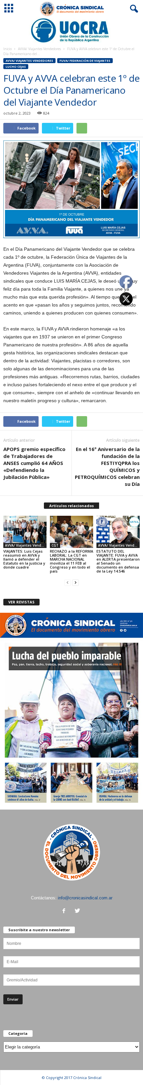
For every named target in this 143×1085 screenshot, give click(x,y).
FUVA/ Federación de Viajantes (85, 60)
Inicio (7, 48)
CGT (55, 545)
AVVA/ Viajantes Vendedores (39, 48)
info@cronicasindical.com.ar (85, 897)
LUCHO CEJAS (16, 66)
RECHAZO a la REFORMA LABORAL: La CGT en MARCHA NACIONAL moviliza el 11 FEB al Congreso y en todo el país (71, 561)
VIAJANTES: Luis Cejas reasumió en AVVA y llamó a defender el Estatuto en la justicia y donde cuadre (24, 559)
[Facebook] (65, 911)
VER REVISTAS (21, 601)
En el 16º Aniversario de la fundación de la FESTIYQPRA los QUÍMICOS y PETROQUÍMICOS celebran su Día (107, 466)
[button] (132, 9)
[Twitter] (78, 911)
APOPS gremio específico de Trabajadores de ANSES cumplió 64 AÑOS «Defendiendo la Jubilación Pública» (34, 463)
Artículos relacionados (71, 505)
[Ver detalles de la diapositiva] (71, 30)
